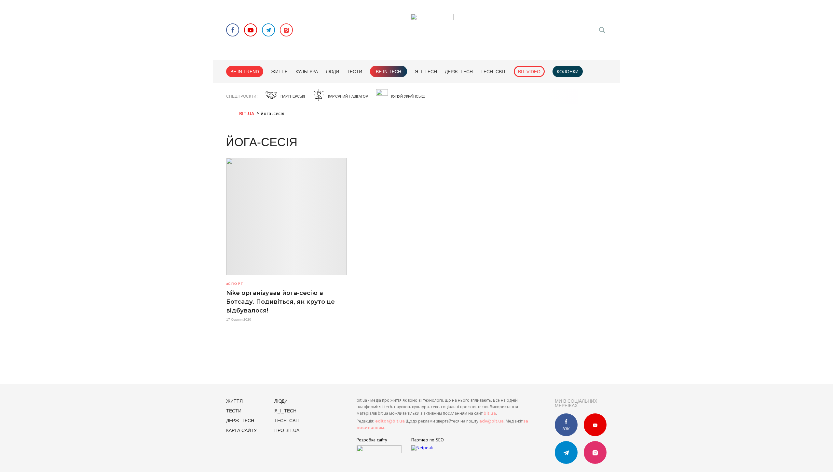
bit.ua (490, 413)
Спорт (235, 283)
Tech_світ (493, 71)
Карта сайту (241, 430)
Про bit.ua (286, 430)
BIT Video (529, 71)
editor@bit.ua (390, 421)
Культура (306, 71)
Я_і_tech (426, 71)
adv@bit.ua (491, 421)
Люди (332, 71)
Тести (354, 71)
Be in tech (388, 71)
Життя (279, 71)
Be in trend (244, 71)
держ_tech (459, 71)
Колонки (568, 71)
